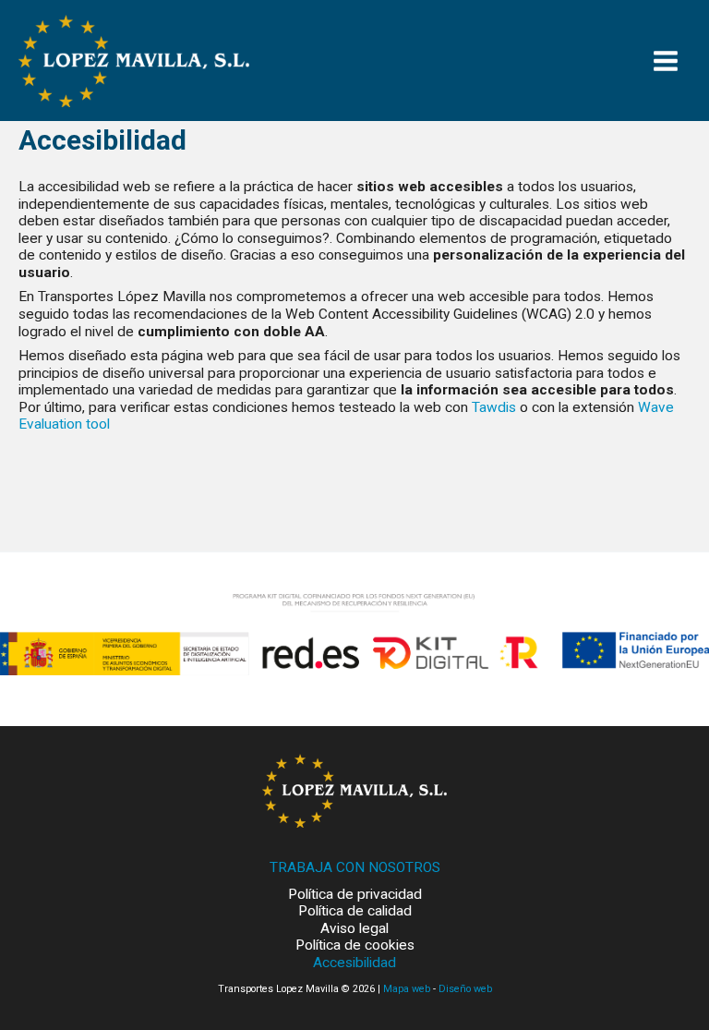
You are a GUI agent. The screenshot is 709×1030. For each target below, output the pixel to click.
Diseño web (465, 989)
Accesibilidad (354, 962)
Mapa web (406, 989)
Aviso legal (354, 928)
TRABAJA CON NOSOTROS (355, 867)
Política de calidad (355, 911)
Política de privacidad (355, 894)
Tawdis (494, 407)
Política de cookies (355, 945)
